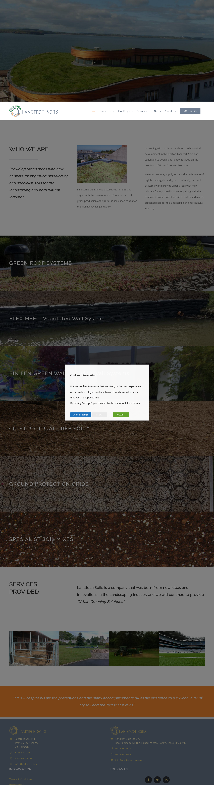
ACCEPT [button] (121, 414)
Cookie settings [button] (80, 414)
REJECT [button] (99, 414)
